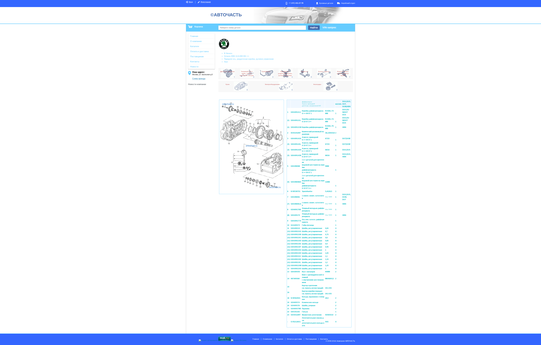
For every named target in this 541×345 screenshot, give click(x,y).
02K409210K (296, 259)
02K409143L (296, 144)
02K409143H (296, 150)
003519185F (296, 133)
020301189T (296, 315)
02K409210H (296, 253)
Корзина (198, 26)
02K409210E (296, 244)
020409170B (296, 210)
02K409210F (296, 247)
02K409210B (296, 234)
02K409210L (296, 262)
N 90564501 (295, 298)
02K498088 (295, 166)
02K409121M (296, 127)
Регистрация (206, 2)
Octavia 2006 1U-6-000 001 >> (236, 56)
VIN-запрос (329, 27)
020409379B (296, 309)
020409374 (295, 302)
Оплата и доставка (199, 51)
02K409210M (296, 266)
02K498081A (296, 204)
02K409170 (295, 215)
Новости (194, 66)
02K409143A (296, 139)
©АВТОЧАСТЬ (226, 14)
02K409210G (296, 250)
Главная (194, 36)
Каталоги (194, 46)
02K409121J (296, 112)
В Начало (228, 53)
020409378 (295, 306)
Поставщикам (197, 56)
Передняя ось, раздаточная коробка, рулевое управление (249, 59)
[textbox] (262, 28)
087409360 (295, 279)
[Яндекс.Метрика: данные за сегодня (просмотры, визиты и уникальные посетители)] (238, 340)
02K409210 (295, 228)
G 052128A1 (296, 322)
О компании (196, 41)
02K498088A (296, 182)
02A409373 (295, 225)
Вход (191, 2)
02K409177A (296, 221)
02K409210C (296, 238)
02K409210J (296, 256)
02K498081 (295, 197)
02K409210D (296, 241)
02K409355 (295, 272)
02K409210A (296, 231)
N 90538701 (295, 191)
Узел (226, 62)
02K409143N (296, 155)
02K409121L (296, 120)
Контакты (194, 61)
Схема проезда (198, 79)
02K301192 (295, 312)
